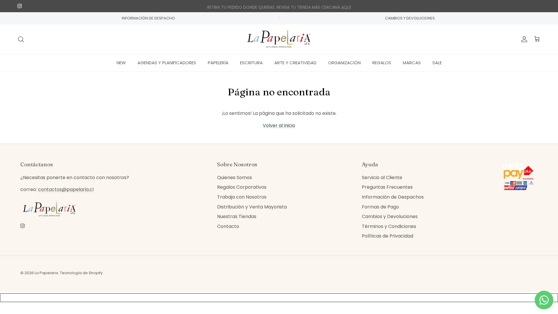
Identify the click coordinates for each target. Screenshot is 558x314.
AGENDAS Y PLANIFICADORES (166, 63)
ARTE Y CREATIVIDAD (295, 63)
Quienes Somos (234, 177)
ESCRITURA (251, 63)
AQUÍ (346, 6)
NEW (121, 63)
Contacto (228, 226)
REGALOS (381, 63)
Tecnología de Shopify (81, 273)
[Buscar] (20, 39)
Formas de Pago (380, 207)
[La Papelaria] (279, 39)
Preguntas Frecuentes (387, 187)
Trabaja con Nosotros (242, 197)
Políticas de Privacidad (387, 236)
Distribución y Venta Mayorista (252, 207)
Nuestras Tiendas (236, 216)
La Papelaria (46, 273)
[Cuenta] (523, 39)
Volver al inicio (279, 125)
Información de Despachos (393, 197)
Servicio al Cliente (382, 177)
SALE (437, 63)
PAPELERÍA (218, 63)
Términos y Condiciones (389, 226)
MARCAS (412, 63)
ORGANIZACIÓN (344, 63)
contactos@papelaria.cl (66, 189)
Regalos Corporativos (242, 187)
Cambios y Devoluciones (390, 216)
